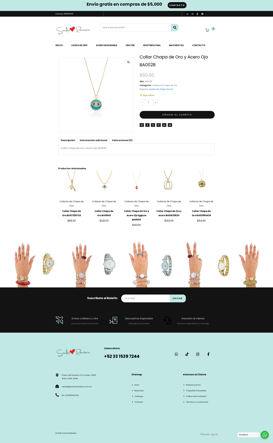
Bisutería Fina (152, 45)
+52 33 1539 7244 (121, 356)
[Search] (175, 27)
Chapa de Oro (79, 45)
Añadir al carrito (177, 114)
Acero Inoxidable (106, 45)
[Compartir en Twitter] (153, 125)
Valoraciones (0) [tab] (122, 140)
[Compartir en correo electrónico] (142, 125)
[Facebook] (202, 14)
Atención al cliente (192, 318)
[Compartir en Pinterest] (159, 125)
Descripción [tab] (68, 140)
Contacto (198, 45)
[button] (128, 62)
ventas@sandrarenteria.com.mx (77, 386)
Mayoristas (176, 45)
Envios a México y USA (85, 318)
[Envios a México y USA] (59, 320)
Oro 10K (130, 45)
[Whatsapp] (187, 14)
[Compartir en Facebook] (147, 125)
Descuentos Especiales (139, 318)
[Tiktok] (197, 14)
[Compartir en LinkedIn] (164, 125)
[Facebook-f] (208, 354)
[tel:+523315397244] (57, 395)
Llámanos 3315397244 (64, 14)
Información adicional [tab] (93, 140)
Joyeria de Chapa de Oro (161, 89)
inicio (59, 45)
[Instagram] (192, 14)
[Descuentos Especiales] (113, 320)
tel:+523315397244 (70, 395)
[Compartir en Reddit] (170, 125)
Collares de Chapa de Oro (164, 85)
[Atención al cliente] (167, 320)
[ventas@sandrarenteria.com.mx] (57, 386)
